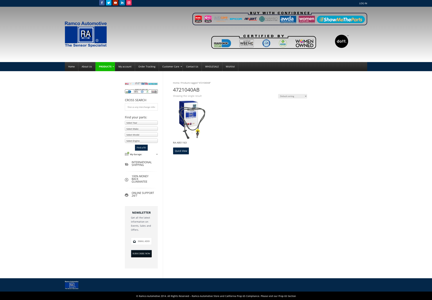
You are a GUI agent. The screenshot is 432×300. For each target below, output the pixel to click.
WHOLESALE (212, 66)
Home (71, 66)
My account (124, 66)
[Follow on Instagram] (129, 2)
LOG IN (363, 3)
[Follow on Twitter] (108, 2)
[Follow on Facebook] (102, 2)
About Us (87, 66)
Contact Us (192, 66)
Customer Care (170, 66)
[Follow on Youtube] (115, 2)
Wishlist (230, 66)
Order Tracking (146, 66)
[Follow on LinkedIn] (122, 2)
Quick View (181, 150)
